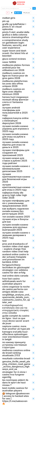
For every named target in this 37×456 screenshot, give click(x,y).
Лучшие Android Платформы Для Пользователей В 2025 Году (15, 111)
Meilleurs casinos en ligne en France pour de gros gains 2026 (15, 75)
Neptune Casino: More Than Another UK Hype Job (16, 327)
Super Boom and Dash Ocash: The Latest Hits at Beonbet (15, 53)
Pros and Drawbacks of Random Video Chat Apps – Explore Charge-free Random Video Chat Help (15, 248)
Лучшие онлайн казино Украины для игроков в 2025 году (15, 128)
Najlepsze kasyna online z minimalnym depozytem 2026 (15, 120)
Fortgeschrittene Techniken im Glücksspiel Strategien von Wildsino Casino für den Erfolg (15, 269)
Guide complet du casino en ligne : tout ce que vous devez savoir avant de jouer (15, 319)
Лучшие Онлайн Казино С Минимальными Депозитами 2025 (16, 168)
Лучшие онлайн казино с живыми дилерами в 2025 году (16, 235)
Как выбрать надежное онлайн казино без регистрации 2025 (15, 211)
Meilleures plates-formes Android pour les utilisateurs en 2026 (16, 67)
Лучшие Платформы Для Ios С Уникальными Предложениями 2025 (15, 203)
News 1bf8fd (9, 62)
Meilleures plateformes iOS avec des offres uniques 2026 (15, 83)
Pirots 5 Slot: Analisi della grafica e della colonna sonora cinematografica (15, 34)
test (4, 241)
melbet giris (8, 18)
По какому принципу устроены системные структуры (14, 345)
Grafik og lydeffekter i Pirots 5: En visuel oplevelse (14, 26)
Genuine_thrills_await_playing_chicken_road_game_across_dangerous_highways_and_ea (16, 365)
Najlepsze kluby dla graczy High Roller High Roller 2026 (14, 195)
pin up (5, 21)
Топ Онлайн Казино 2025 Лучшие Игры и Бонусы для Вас (16, 219)
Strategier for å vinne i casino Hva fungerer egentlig (14, 374)
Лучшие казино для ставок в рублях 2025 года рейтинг (14, 160)
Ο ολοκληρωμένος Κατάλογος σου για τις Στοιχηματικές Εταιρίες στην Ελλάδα (15, 309)
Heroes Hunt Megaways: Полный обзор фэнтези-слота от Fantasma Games (15, 101)
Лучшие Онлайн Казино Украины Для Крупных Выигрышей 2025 (15, 227)
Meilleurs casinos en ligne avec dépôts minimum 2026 (13, 91)
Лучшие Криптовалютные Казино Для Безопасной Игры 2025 (16, 178)
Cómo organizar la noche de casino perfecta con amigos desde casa (16, 289)
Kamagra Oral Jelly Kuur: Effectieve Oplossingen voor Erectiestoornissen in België (15, 335)
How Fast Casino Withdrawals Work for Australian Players (14, 281)
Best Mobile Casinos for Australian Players (15, 389)
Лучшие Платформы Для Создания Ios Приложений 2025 (15, 152)
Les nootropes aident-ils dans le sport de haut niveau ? (15, 382)
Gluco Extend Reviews (14, 59)
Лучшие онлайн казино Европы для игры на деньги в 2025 (15, 144)
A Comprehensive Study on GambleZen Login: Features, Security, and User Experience (15, 44)
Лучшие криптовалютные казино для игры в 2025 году (16, 187)
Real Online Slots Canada (15, 275)
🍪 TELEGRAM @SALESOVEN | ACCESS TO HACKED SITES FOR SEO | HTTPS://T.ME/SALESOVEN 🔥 (16, 398)
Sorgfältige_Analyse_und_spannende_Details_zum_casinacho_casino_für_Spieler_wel (16, 298)
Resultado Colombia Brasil (16, 358)
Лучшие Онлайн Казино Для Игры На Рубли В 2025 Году (15, 136)
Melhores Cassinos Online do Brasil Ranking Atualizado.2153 (16, 353)
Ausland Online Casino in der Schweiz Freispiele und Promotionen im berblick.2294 (15, 258)
